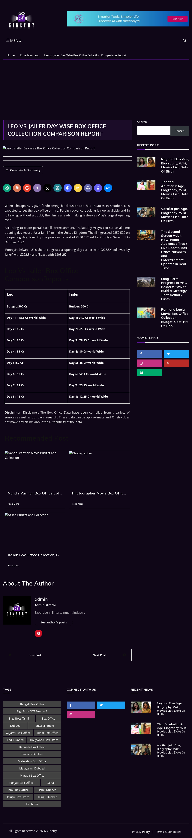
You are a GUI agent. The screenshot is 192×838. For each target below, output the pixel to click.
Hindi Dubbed (15, 740)
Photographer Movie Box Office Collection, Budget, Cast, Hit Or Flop (99, 493)
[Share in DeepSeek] (68, 188)
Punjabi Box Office (21, 782)
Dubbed (15, 725)
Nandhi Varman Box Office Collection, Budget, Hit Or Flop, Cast (35, 493)
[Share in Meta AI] (108, 188)
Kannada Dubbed (32, 754)
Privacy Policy (141, 831)
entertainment (45, 725)
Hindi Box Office (47, 733)
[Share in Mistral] (78, 188)
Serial (51, 782)
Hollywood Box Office (44, 740)
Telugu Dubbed (47, 797)
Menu (15, 40)
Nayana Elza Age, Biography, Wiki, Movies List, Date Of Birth (175, 165)
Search (142, 122)
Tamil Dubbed (47, 790)
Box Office (48, 718)
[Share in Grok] (47, 188)
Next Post (99, 655)
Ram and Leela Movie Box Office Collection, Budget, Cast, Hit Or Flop (174, 317)
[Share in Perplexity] (57, 188)
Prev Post (35, 655)
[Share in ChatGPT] (7, 188)
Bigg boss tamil (19, 718)
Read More (13, 503)
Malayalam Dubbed (32, 768)
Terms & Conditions (168, 831)
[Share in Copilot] (88, 188)
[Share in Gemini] (37, 188)
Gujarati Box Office (18, 733)
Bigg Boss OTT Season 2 (31, 711)
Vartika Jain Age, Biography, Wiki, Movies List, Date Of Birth (174, 214)
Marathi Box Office (32, 775)
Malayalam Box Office (32, 761)
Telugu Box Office (18, 797)
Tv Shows (32, 804)
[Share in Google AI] (27, 188)
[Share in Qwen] (98, 188)
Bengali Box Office (32, 704)
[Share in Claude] (17, 188)
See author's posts (53, 622)
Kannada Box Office (32, 747)
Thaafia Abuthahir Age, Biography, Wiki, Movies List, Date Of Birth (174, 190)
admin (41, 599)
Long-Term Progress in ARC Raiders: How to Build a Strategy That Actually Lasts (174, 289)
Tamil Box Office (18, 790)
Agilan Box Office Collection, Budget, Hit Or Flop (35, 555)
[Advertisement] (96, 88)
